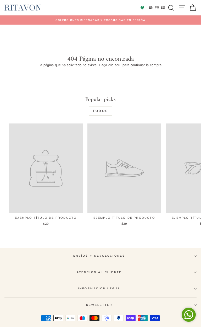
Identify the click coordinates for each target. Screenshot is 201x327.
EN (151, 7)
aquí (118, 65)
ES (162, 7)
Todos (100, 111)
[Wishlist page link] (140, 8)
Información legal (99, 288)
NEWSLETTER (99, 304)
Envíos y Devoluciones (99, 255)
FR (157, 7)
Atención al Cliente (99, 272)
